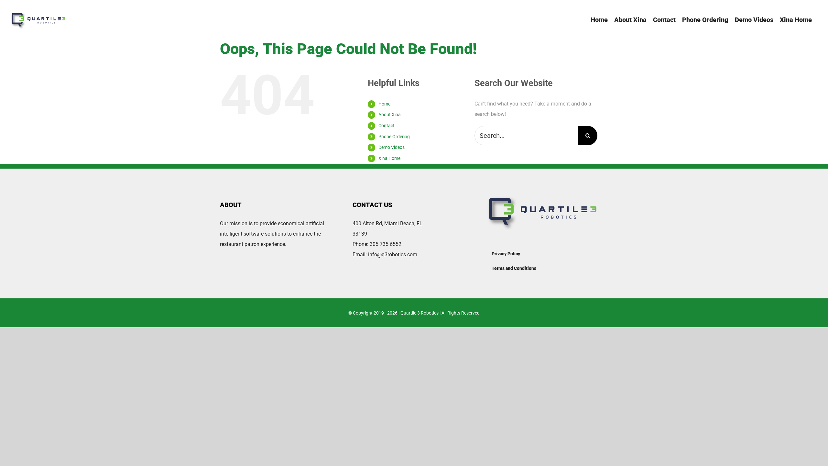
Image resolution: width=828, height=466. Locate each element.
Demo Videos (391, 147)
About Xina (389, 114)
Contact (386, 125)
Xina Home (389, 158)
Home (384, 103)
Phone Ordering (394, 136)
